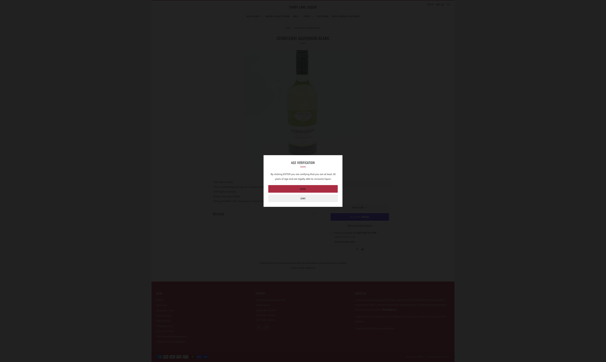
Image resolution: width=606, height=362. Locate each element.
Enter (303, 188)
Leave (303, 198)
